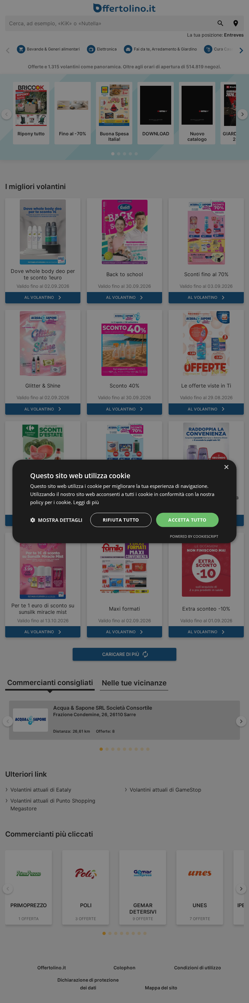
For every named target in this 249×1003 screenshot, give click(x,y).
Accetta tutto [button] (187, 519)
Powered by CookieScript (194, 536)
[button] (56, 520)
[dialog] (124, 501)
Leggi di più (86, 502)
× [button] (226, 467)
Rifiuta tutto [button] (121, 519)
